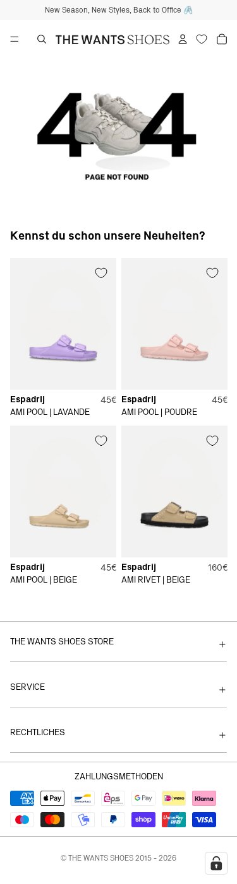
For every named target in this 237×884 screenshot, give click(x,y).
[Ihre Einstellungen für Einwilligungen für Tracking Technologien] (216, 863)
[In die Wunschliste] (101, 273)
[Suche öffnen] (42, 39)
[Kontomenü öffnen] (183, 39)
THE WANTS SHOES (100, 858)
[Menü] (14, 39)
